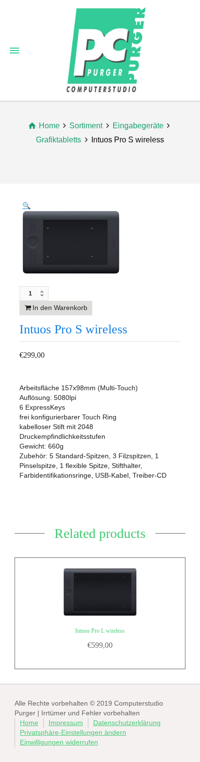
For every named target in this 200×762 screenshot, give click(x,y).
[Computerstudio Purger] (106, 49)
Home (29, 723)
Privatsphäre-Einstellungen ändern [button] (73, 732)
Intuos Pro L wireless (100, 630)
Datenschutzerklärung (127, 723)
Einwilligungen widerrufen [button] (59, 742)
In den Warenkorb (60, 308)
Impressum (66, 723)
